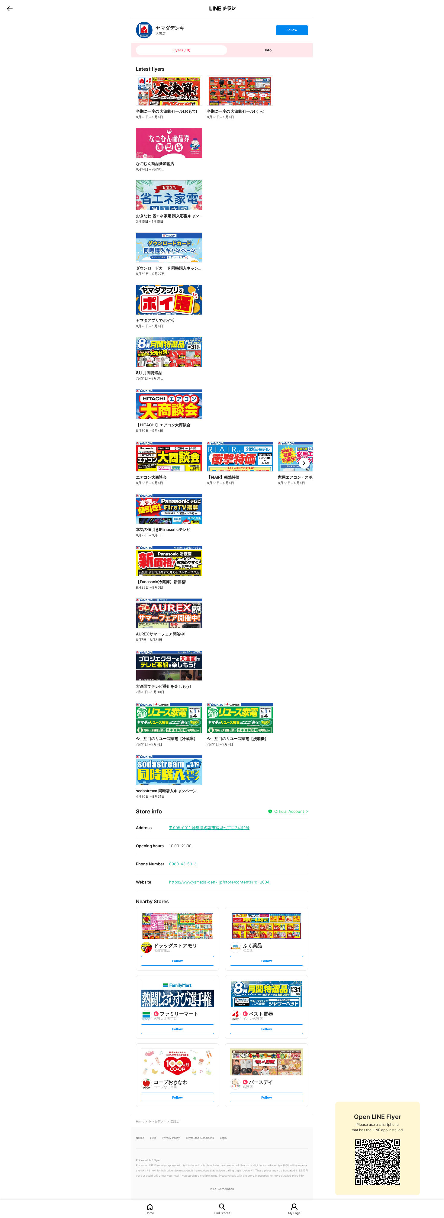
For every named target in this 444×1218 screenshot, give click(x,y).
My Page (294, 1212)
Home (150, 1212)
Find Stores (222, 1212)
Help (153, 1137)
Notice (140, 1137)
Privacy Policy (171, 1137)
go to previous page (10, 8)
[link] (144, 30)
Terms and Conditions (200, 1137)
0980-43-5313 (182, 863)
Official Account (289, 811)
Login (223, 1137)
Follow (291, 31)
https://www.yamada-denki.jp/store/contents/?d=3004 (219, 882)
